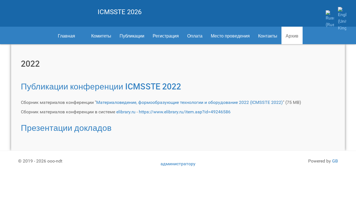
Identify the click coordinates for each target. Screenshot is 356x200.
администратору (178, 163)
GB (335, 161)
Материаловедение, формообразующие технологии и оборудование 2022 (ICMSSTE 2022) (189, 102)
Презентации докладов (66, 127)
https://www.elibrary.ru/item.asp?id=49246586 (185, 111)
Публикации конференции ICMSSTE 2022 (101, 86)
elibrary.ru (125, 111)
